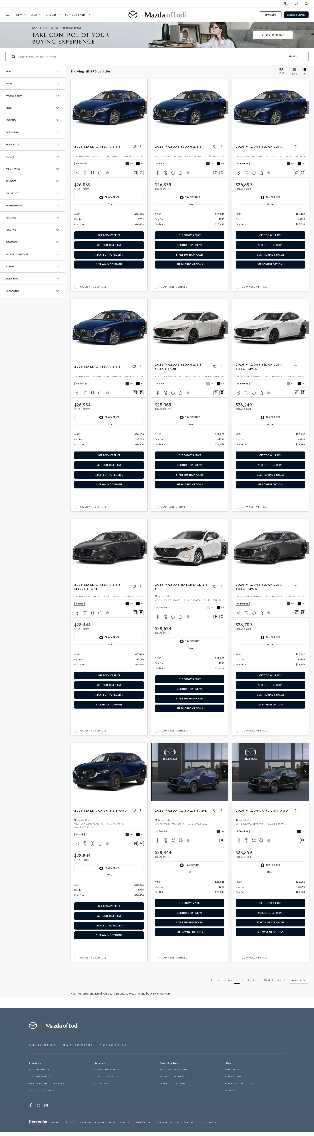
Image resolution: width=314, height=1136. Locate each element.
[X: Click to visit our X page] (38, 1106)
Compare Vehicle (93, 286)
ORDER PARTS (102, 1083)
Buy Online (271, 14)
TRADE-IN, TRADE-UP (173, 1083)
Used (34, 14)
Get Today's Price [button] (109, 235)
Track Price (111, 197)
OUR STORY (232, 1069)
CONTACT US (233, 1076)
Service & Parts (75, 14)
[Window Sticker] (141, 172)
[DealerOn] (38, 1122)
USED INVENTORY (40, 1076)
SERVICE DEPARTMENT (107, 1069)
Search (293, 56)
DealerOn (85, 1122)
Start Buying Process (109, 254)
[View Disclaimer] (107, 173)
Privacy (112, 1122)
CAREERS (230, 1090)
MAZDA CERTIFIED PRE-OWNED (48, 1083)
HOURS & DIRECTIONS (239, 1083)
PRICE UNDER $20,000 (42, 1090)
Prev (228, 980)
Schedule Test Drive (109, 245)
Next (268, 980)
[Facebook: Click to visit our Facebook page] (31, 1106)
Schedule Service (296, 14)
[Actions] (140, 146)
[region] (109, 219)
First (216, 980)
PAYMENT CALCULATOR (174, 1076)
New (19, 14)
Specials (51, 14)
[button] (143, 107)
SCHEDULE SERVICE (106, 1076)
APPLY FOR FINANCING (174, 1069)
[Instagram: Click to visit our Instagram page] (46, 1106)
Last (280, 980)
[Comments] (135, 172)
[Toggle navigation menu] (6, 15)
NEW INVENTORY (39, 1069)
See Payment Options (109, 264)
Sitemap (100, 1122)
